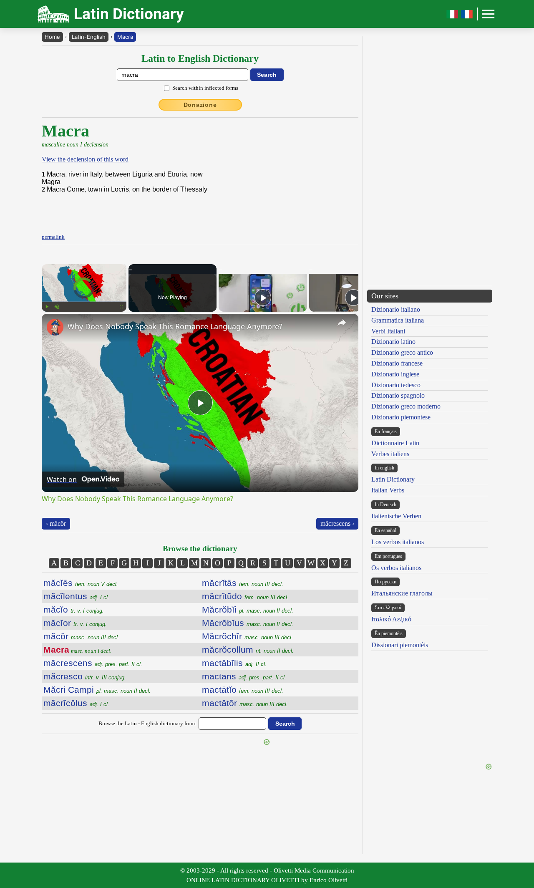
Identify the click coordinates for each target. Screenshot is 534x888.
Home (52, 36)
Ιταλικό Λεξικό (391, 619)
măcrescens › (337, 523)
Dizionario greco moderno (406, 406)
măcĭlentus (76, 596)
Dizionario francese (397, 363)
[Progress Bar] (84, 301)
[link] (55, 327)
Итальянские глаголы (402, 593)
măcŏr (81, 636)
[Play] (47, 307)
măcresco (84, 676)
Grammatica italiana (397, 320)
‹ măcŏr (56, 523)
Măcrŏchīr (247, 636)
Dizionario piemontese (401, 417)
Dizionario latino (393, 341)
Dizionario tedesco (396, 384)
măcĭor (75, 623)
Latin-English (89, 36)
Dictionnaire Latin (395, 443)
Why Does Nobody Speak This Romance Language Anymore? (175, 326)
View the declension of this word (85, 159)
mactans (244, 676)
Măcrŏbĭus (247, 623)
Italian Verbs (387, 490)
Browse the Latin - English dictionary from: (147, 723)
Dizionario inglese (395, 374)
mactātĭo (242, 689)
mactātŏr (245, 703)
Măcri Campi (97, 689)
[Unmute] (57, 307)
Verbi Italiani (388, 331)
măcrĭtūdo (245, 596)
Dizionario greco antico (402, 352)
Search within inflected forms (205, 88)
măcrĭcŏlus (76, 703)
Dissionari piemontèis (399, 644)
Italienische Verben (396, 516)
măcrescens (92, 663)
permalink (53, 237)
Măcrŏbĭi (247, 609)
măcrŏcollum (248, 649)
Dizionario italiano (395, 309)
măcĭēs (80, 583)
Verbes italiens (390, 453)
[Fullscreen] (121, 307)
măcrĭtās (242, 583)
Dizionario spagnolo (398, 395)
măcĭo (73, 609)
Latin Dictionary (393, 479)
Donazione (200, 104)
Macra (125, 36)
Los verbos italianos (397, 541)
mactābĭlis (234, 663)
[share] (341, 322)
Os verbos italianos (396, 567)
